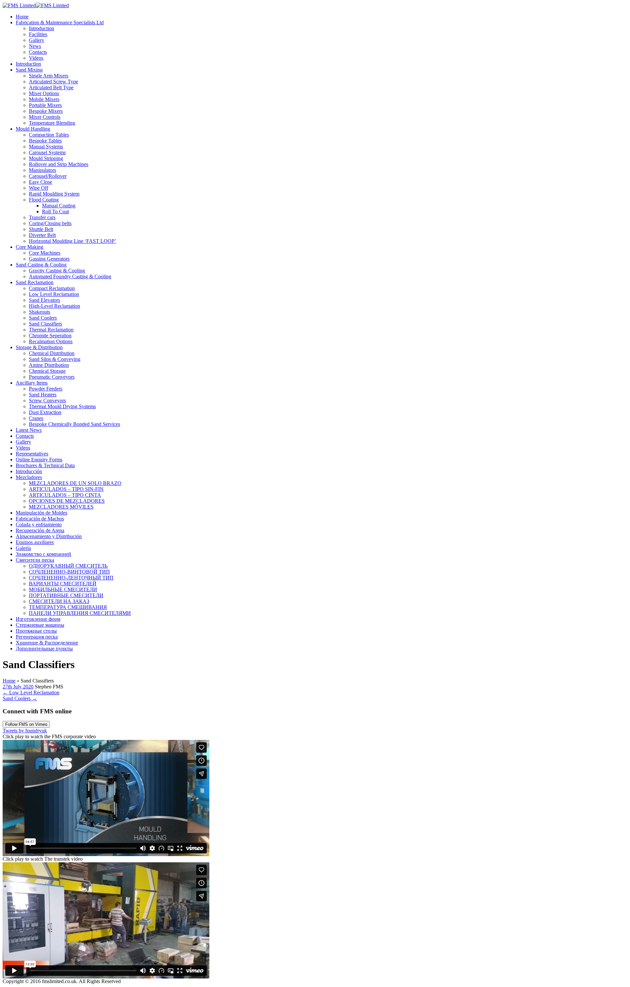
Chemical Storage (47, 371)
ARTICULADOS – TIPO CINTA (65, 495)
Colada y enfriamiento (39, 524)
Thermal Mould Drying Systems (62, 406)
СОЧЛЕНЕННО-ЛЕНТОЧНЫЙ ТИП (71, 577)
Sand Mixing (29, 70)
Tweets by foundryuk (25, 730)
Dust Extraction (45, 412)
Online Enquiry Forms (39, 459)
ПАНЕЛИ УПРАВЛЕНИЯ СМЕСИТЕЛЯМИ (80, 613)
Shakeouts (39, 312)
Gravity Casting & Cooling (57, 270)
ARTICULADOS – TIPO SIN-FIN (66, 489)
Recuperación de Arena (40, 530)
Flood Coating (44, 199)
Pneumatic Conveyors (51, 377)
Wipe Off (38, 188)
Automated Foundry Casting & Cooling (70, 276)
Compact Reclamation (52, 288)
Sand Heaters (42, 394)
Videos (36, 58)
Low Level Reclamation (54, 294)
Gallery (36, 40)
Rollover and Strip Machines (58, 164)
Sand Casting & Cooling (41, 264)
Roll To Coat (55, 211)
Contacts (38, 52)
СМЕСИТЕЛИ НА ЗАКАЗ (59, 601)
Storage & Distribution (39, 347)
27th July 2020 (18, 686)
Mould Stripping (46, 158)
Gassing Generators (49, 259)
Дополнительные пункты (44, 648)
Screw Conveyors (47, 400)
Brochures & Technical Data (45, 465)
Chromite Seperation (50, 335)
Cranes (36, 418)
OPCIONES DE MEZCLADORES (67, 501)
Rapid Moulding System (54, 194)
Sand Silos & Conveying (54, 359)
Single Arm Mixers (48, 75)
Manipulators (42, 170)
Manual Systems (46, 146)
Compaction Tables (49, 134)
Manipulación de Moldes (41, 512)
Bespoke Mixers (46, 111)
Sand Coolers (43, 318)
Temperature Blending (52, 123)
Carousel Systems (47, 152)
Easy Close (40, 182)
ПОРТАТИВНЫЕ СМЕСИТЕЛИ (66, 595)
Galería (23, 548)
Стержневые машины (40, 625)
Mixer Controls (44, 117)
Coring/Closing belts (50, 223)
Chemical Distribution (51, 353)
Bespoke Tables (45, 140)
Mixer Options (44, 93)
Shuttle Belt (41, 229)
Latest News (29, 430)
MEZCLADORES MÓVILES (61, 507)
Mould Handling (33, 129)
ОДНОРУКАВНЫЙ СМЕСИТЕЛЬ (68, 566)
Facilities (38, 34)
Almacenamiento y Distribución (49, 536)
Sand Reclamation (34, 282)
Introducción (29, 471)
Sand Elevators (44, 300)
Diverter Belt (42, 235)
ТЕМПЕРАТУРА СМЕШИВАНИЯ (68, 607)
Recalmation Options (51, 341)
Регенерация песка (37, 637)
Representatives (32, 453)
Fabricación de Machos (40, 518)
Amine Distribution (49, 365)
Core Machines (44, 253)
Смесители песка (35, 560)
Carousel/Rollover (48, 176)
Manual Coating (58, 205)
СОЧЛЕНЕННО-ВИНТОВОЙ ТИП (69, 572)
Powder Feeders (45, 388)
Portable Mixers (45, 105)
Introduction (41, 28)
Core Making (29, 247)
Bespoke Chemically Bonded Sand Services (74, 424)
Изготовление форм (38, 619)
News (35, 46)
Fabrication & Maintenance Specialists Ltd (60, 22)
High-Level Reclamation (54, 306)
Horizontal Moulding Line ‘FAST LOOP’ (72, 241)
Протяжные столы (36, 631)
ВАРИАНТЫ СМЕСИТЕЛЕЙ (62, 583)
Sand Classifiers (45, 323)
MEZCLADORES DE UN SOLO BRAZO (75, 483)
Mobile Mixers (44, 99)
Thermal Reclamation (51, 329)
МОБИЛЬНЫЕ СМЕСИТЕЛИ (63, 589)
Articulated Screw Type (53, 81)
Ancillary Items (32, 383)
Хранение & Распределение (47, 642)
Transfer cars (42, 217)
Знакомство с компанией (43, 554)
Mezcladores (29, 477)
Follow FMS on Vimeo (26, 724)
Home (22, 16)
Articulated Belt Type (51, 87)
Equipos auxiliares (35, 542)
